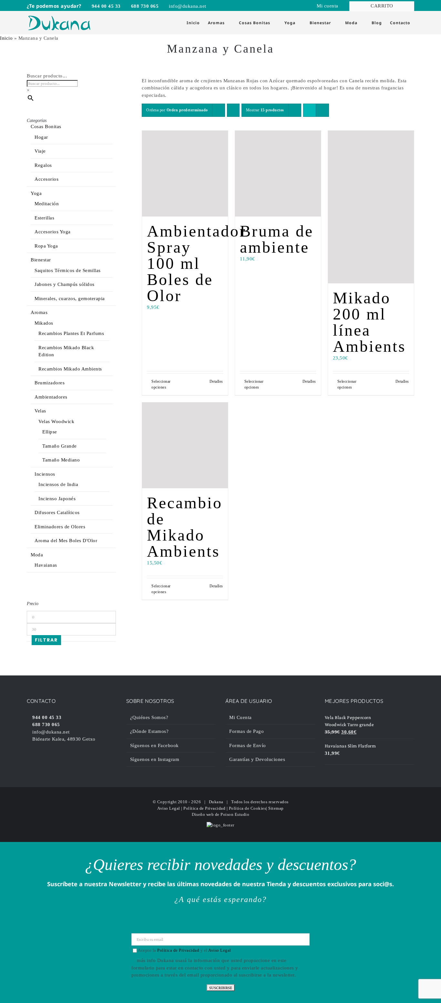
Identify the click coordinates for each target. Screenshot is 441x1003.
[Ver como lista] (322, 110)
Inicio (6, 38)
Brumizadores (50, 382)
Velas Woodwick (56, 421)
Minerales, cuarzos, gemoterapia (70, 298)
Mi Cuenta (240, 717)
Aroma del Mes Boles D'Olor (66, 540)
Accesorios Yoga (53, 231)
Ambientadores (51, 397)
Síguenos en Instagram (154, 759)
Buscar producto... (47, 75)
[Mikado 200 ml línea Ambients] (371, 207)
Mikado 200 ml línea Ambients (369, 322)
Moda (37, 554)
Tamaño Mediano (61, 459)
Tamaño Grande (59, 446)
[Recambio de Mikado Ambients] (185, 445)
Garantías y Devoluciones (257, 759)
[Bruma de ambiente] (278, 174)
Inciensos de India (58, 484)
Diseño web (203, 814)
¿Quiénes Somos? (149, 717)
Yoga (36, 193)
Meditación (47, 203)
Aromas (39, 312)
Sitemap (276, 808)
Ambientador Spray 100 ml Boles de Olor (196, 263)
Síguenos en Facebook (154, 745)
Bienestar (41, 259)
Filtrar (46, 640)
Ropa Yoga (46, 245)
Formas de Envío (247, 745)
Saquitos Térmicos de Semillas (68, 270)
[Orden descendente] (233, 110)
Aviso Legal (168, 808)
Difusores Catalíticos (57, 512)
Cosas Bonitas (46, 126)
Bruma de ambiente (276, 239)
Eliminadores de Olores (60, 526)
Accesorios (46, 179)
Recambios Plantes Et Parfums (71, 333)
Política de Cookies (247, 808)
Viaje (40, 151)
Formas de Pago (246, 731)
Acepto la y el (184, 950)
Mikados (44, 323)
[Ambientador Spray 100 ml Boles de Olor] (185, 174)
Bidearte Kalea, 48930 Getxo (63, 739)
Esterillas (44, 217)
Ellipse (49, 431)
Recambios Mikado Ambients (70, 368)
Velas (40, 410)
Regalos (43, 165)
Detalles (216, 381)
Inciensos (45, 474)
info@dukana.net (187, 6)
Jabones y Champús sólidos (65, 284)
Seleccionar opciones (161, 384)
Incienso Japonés (57, 498)
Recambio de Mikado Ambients (184, 527)
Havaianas (46, 565)
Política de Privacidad (204, 808)
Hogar (41, 137)
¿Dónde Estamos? (149, 731)
